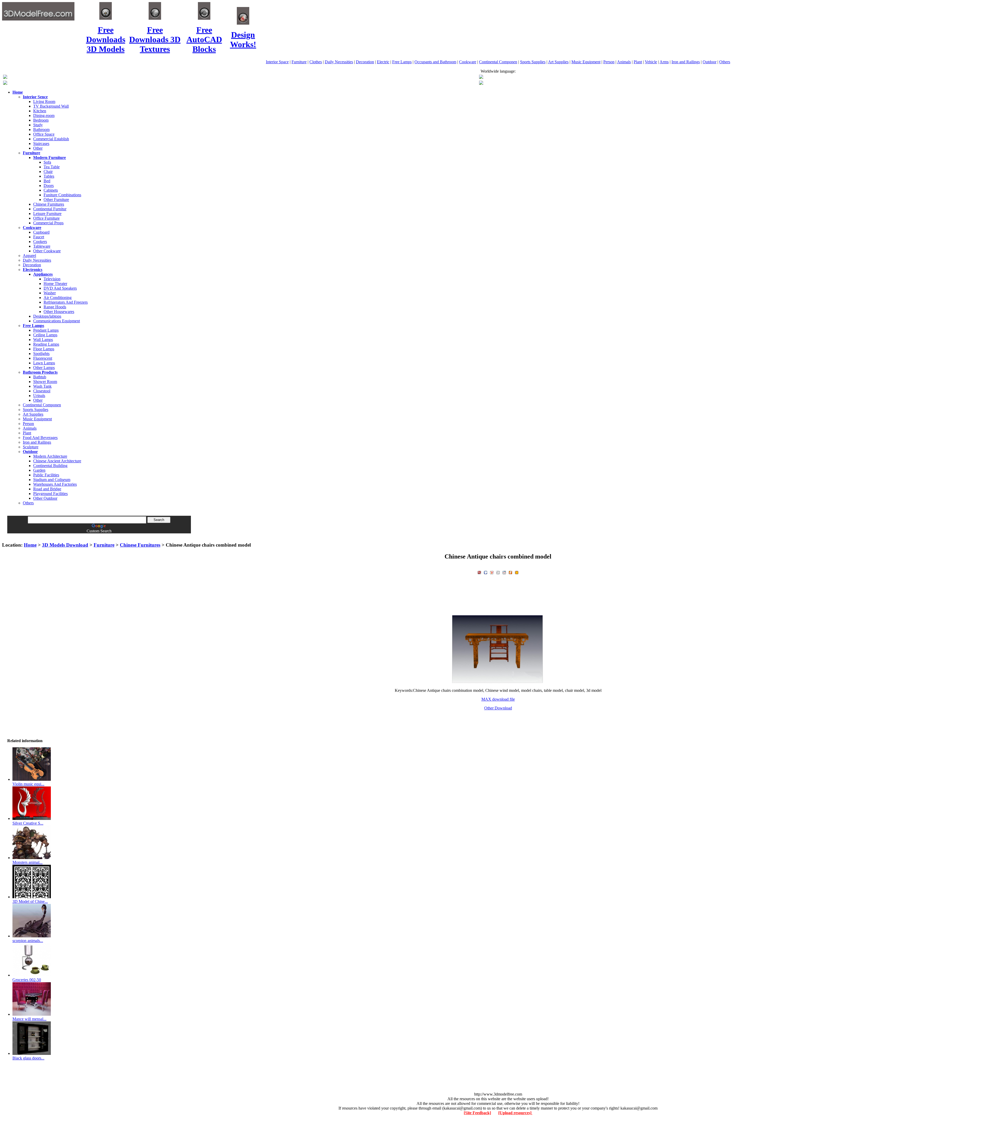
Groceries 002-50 (26, 980)
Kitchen (39, 111)
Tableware (41, 246)
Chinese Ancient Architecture (57, 461)
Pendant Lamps (46, 330)
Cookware (467, 62)
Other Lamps (44, 367)
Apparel (29, 255)
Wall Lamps (43, 339)
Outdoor (709, 62)
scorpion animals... (27, 940)
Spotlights (41, 353)
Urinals (39, 395)
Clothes (315, 62)
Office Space (43, 134)
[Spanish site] (481, 77)
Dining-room (43, 115)
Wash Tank (42, 386)
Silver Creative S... (27, 823)
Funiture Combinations (62, 195)
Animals (624, 62)
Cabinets (51, 190)
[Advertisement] (498, 535)
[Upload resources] (515, 1113)
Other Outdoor (45, 498)
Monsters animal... (27, 862)
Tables (49, 176)
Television (52, 279)
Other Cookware (47, 251)
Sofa (47, 162)
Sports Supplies (532, 62)
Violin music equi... (28, 784)
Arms (664, 62)
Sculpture (30, 447)
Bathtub (39, 377)
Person (608, 62)
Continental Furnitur (49, 209)
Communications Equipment (56, 321)
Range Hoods (55, 307)
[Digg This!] (498, 572)
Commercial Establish (51, 139)
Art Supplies (558, 62)
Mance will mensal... (29, 1019)
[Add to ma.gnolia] (516, 572)
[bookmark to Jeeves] (479, 572)
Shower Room (45, 381)
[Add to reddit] (504, 572)
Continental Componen (498, 62)
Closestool (41, 391)
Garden (39, 470)
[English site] (5, 77)
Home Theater (55, 283)
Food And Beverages (40, 437)
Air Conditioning (58, 297)
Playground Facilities (50, 493)
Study (38, 125)
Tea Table (52, 167)
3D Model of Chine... (30, 901)
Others (724, 62)
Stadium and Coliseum (51, 479)
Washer (50, 293)
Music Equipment (585, 62)
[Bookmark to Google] (485, 572)
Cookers (40, 241)
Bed (47, 181)
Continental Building (50, 465)
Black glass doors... (28, 1058)
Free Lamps (402, 62)
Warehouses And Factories (55, 484)
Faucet (38, 237)
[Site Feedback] (477, 1113)
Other (38, 148)
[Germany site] (481, 83)
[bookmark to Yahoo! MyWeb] (491, 572)
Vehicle (651, 62)
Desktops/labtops (47, 316)
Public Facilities (46, 475)
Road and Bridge (47, 489)
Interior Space (277, 62)
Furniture (299, 62)
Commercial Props (48, 223)
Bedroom (41, 120)
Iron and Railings (686, 62)
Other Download (498, 708)
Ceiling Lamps (45, 335)
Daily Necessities (339, 62)
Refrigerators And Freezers (66, 302)
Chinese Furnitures (48, 204)
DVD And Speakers (60, 288)
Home (30, 545)
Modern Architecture (50, 456)
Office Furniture (46, 218)
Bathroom (41, 129)
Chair (48, 171)
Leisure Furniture (47, 213)
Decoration (365, 62)
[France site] (5, 83)
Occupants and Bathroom (435, 62)
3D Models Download (65, 545)
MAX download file (498, 699)
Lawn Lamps (44, 363)
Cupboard (41, 232)
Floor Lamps (43, 349)
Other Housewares (59, 311)
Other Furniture (56, 199)
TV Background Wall (51, 106)
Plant (638, 62)
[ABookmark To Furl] (510, 572)
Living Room (44, 101)
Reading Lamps (46, 344)
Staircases (41, 143)
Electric (383, 62)
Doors (49, 185)
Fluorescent (42, 358)
